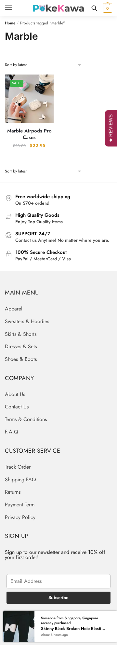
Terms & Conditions (26, 419)
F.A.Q (11, 431)
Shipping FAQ (20, 479)
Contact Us (17, 406)
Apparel (13, 308)
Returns (12, 492)
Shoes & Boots (21, 359)
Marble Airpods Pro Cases (29, 134)
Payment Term (19, 504)
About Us (15, 394)
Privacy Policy (20, 517)
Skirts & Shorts (20, 334)
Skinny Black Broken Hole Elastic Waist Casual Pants (73, 628)
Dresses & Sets (21, 346)
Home (10, 23)
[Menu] (14, 8)
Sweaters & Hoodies (27, 321)
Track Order (18, 467)
